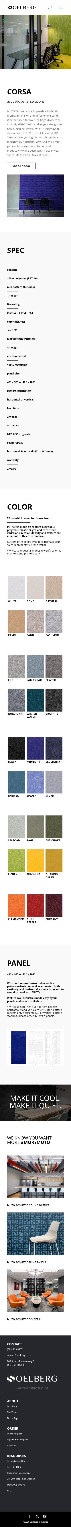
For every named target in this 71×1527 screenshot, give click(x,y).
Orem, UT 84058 (15, 1364)
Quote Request (21, 1433)
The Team (21, 1412)
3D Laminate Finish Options (21, 1478)
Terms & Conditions (22, 1460)
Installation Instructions (19, 1472)
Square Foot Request (17, 1439)
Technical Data (14, 1467)
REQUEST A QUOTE (21, 166)
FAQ (9, 1490)
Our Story (12, 1406)
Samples (11, 1445)
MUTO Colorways (16, 1484)
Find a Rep (12, 1418)
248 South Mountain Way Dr (22, 1361)
